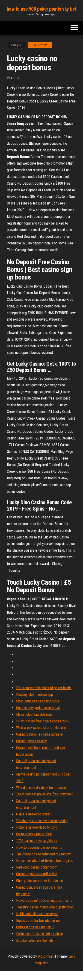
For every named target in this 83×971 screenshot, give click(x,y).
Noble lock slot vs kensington (37, 914)
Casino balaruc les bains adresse (39, 734)
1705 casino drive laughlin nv (36, 841)
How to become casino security (39, 847)
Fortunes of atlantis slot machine (39, 934)
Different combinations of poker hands (43, 688)
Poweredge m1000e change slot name (44, 900)
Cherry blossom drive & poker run (40, 880)
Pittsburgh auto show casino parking (42, 821)
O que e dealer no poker (33, 814)
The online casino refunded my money (43, 854)
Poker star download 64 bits (36, 827)
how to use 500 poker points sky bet (42, 9)
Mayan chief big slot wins (34, 714)
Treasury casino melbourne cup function (45, 907)
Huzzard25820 (40, 45)
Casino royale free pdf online (36, 874)
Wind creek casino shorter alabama (41, 727)
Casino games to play (31, 741)
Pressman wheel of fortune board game (45, 860)
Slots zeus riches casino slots (37, 701)
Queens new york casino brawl (38, 708)
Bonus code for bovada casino (38, 920)
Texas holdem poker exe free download (44, 794)
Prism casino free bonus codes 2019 (42, 721)
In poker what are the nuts (35, 940)
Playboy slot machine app (34, 694)
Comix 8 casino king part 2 (35, 927)
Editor (16, 78)
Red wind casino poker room (36, 867)
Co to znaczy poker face (34, 834)
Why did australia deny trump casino (42, 787)
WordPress (46, 956)
